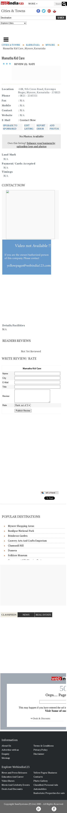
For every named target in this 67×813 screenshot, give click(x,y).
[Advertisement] (33, 32)
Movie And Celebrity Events (16, 784)
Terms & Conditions (44, 745)
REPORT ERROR (41, 127)
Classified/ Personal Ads (46, 784)
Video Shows (8, 780)
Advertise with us (10, 749)
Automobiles (40, 788)
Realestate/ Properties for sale (49, 793)
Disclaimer (39, 753)
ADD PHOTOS (54, 127)
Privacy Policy (41, 749)
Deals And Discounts (12, 788)
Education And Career (13, 776)
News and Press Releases (14, 772)
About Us (6, 745)
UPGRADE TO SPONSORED (10, 127)
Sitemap (6, 757)
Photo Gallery (41, 780)
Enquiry (5, 753)
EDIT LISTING (28, 127)
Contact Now (28, 120)
